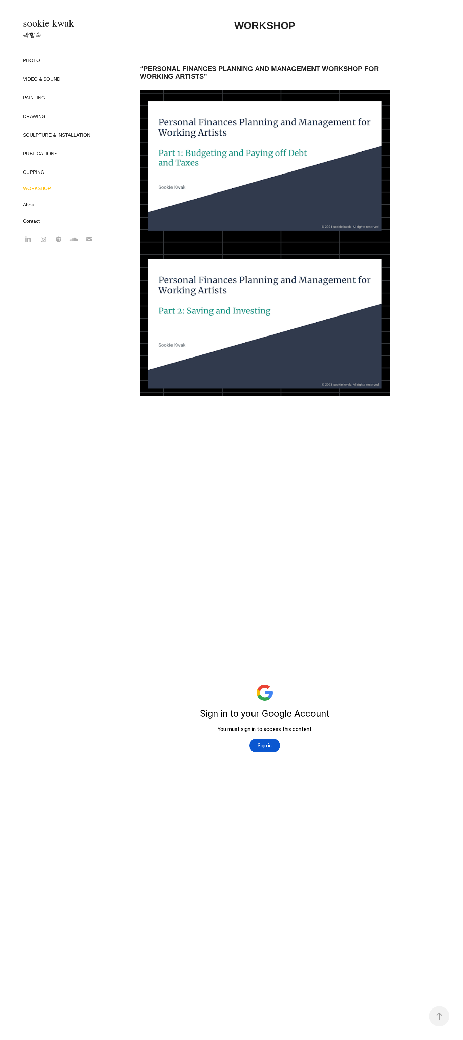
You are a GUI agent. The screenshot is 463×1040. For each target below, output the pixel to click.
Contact (31, 221)
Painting (34, 97)
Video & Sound (41, 79)
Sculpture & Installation (56, 135)
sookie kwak (48, 22)
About (29, 204)
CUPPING (33, 172)
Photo (31, 60)
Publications (40, 153)
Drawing (34, 116)
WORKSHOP (37, 188)
